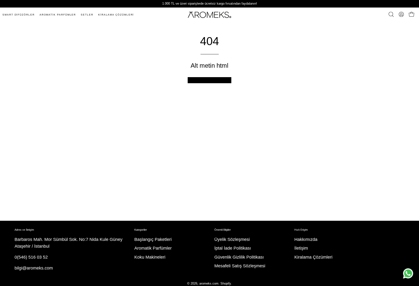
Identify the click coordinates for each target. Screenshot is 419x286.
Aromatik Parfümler (153, 248)
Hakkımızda (305, 239)
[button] (391, 14)
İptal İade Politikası (232, 248)
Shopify (225, 283)
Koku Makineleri (149, 257)
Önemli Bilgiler (222, 229)
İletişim (301, 248)
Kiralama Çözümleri (313, 257)
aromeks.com (208, 283)
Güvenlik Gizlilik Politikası (239, 257)
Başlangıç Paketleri (153, 239)
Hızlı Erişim (301, 229)
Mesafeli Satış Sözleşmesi (239, 265)
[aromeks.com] (209, 15)
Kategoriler (140, 229)
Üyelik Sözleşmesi (232, 239)
